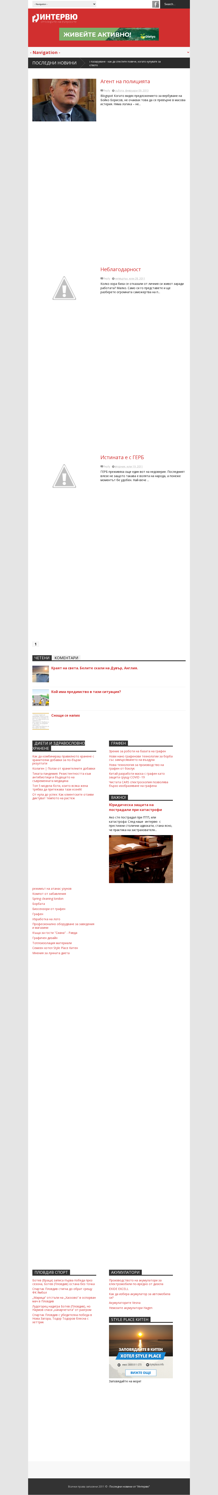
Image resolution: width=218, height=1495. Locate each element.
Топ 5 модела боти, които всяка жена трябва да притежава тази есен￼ (60, 787)
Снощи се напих (65, 715)
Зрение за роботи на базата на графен (137, 751)
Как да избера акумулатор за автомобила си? (139, 1296)
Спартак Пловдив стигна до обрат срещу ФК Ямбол (62, 1290)
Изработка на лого (46, 919)
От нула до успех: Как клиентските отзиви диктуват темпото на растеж (63, 796)
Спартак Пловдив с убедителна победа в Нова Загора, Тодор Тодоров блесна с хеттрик (62, 1318)
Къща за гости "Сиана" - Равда (54, 933)
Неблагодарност (120, 269)
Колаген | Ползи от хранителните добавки (63, 768)
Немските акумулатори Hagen (130, 1308)
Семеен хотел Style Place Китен (55, 948)
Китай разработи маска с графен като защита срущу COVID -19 (137, 775)
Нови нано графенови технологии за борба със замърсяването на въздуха (141, 758)
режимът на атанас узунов (52, 889)
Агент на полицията (125, 81)
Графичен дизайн (44, 938)
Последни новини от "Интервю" (129, 1486)
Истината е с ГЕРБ (122, 457)
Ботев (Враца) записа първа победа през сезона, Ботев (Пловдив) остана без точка (63, 1282)
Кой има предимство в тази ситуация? (86, 691)
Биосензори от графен (48, 909)
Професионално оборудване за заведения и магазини (63, 926)
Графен (37, 914)
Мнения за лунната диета (51, 953)
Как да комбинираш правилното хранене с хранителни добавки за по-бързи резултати (63, 760)
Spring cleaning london (47, 899)
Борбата (38, 904)
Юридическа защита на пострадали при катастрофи (135, 807)
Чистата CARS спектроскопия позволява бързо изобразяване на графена (138, 784)
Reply (106, 90)
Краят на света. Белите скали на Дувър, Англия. (94, 668)
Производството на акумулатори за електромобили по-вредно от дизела (136, 1282)
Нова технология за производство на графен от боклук (136, 766)
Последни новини (54, 63)
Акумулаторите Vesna (125, 1303)
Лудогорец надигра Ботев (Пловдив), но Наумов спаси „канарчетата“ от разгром (61, 1308)
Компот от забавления (49, 894)
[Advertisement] (109, 196)
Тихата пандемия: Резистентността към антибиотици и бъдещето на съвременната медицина (61, 777)
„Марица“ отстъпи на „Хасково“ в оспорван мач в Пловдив (64, 1299)
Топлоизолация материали (52, 943)
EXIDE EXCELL (119, 1289)
